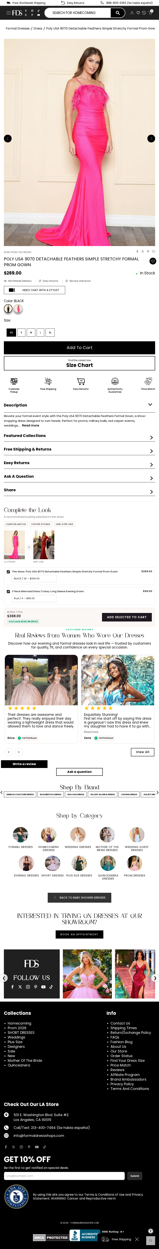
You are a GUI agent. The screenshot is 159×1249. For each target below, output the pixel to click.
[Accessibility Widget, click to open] (150, 1231)
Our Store (119, 1051)
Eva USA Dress (75, 794)
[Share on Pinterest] (148, 251)
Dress (38, 28)
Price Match (121, 1065)
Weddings (16, 1037)
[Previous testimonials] (9, 752)
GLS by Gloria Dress (102, 794)
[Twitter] (25, 15)
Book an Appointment (79, 934)
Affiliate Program (125, 1074)
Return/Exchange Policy (131, 1032)
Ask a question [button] (79, 772)
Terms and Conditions (130, 1088)
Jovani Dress (129, 794)
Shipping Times (124, 1027)
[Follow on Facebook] (6, 1147)
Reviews (117, 1069)
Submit (134, 1175)
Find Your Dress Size (128, 1060)
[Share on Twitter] (142, 251)
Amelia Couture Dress (20, 794)
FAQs (115, 1037)
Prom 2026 (17, 1027)
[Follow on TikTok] (45, 1147)
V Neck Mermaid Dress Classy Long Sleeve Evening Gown (48, 591)
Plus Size (15, 1041)
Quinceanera (19, 1065)
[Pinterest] (32, 15)
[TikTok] (38, 10)
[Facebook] (25, 10)
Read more (15, 731)
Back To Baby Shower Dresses (82, 897)
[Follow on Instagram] (21, 1147)
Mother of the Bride (25, 1060)
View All (142, 752)
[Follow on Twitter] (14, 1147)
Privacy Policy (122, 1084)
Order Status (122, 1055)
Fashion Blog (121, 1041)
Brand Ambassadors (128, 1079)
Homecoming (19, 1023)
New (11, 1055)
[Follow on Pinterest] (29, 1147)
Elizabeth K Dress (50, 794)
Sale (11, 1051)
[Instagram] (32, 10)
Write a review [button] (24, 764)
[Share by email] (153, 251)
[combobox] (78, 12)
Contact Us (120, 1023)
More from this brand (17, 252)
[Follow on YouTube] (37, 1147)
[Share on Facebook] (137, 251)
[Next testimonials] (19, 752)
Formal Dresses (18, 28)
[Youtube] (38, 15)
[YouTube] (43, 987)
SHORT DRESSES (21, 1032)
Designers (16, 1046)
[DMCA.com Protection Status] (51, 1237)
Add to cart (79, 348)
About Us (118, 1046)
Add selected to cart (127, 617)
